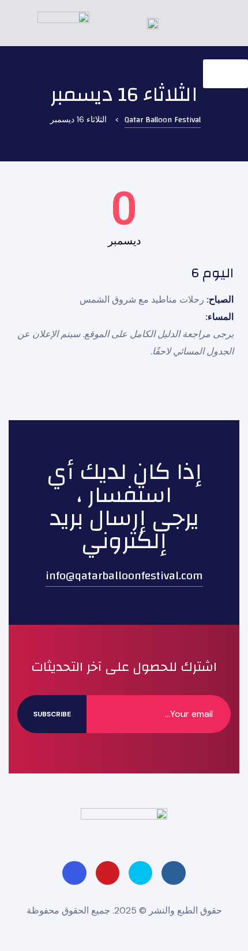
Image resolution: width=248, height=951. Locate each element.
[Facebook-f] (173, 873)
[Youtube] (107, 873)
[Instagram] (74, 873)
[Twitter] (140, 873)
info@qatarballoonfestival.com (124, 575)
